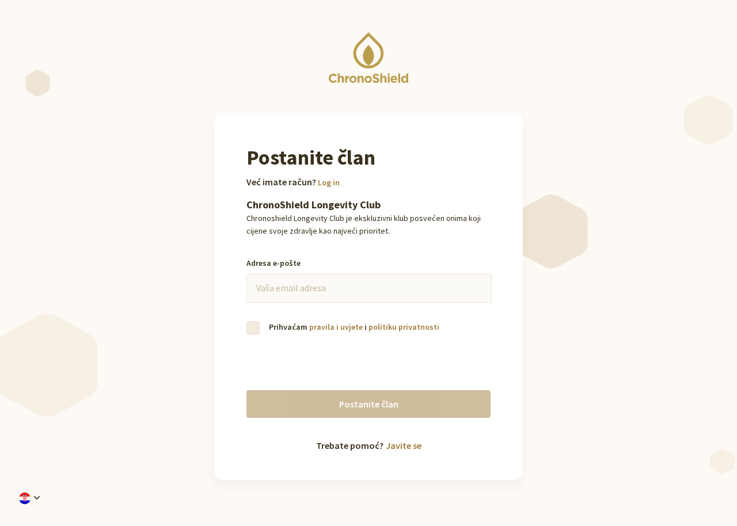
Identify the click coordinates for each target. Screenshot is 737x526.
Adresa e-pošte (273, 263)
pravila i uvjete (336, 327)
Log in (329, 182)
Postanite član (368, 404)
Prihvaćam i (353, 327)
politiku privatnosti (403, 327)
